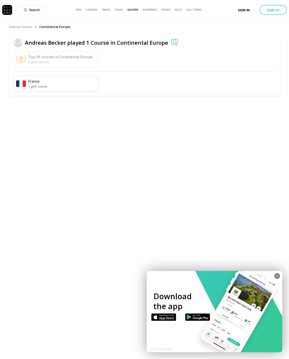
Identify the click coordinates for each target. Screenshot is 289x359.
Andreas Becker (20, 27)
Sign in (244, 10)
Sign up (273, 10)
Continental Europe (142, 42)
